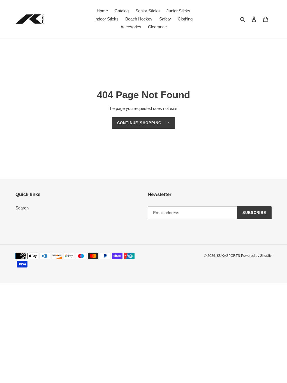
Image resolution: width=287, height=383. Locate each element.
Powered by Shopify (256, 256)
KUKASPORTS (228, 256)
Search (22, 208)
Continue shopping (139, 123)
